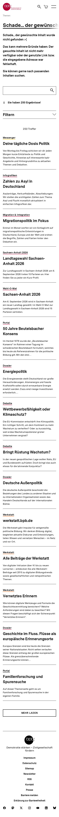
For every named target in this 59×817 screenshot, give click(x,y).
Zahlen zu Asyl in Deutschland (17, 184)
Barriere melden (29, 795)
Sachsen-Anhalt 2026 (21, 294)
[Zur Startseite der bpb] (12, 9)
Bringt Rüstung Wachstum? (27, 452)
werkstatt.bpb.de (18, 520)
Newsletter (29, 774)
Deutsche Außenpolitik (22, 483)
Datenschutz (29, 763)
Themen (6, 15)
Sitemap (29, 768)
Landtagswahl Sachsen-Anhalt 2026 (24, 261)
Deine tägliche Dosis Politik (26, 143)
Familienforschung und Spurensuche (23, 679)
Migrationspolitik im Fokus (26, 220)
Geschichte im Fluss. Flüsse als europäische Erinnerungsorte (29, 636)
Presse (29, 790)
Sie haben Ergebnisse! (24, 102)
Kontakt (29, 784)
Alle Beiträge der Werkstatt (26, 558)
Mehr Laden (29, 713)
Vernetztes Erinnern (20, 596)
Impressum (29, 757)
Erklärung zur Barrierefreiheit (29, 800)
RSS (29, 779)
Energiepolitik (15, 371)
